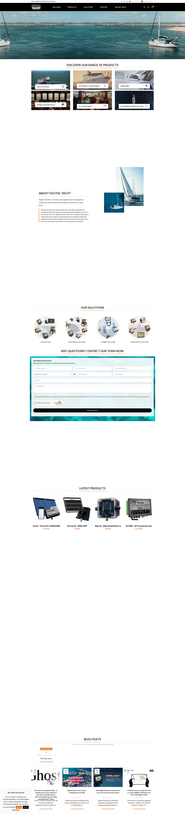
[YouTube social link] (129, 1)
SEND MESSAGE (92, 410)
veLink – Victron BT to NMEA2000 (46, 526)
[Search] (144, 7)
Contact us (136, 1)
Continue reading (46, 762)
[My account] (148, 7)
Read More (16, 810)
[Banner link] (50, 80)
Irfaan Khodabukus (47, 755)
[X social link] (124, 1)
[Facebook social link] (122, 1)
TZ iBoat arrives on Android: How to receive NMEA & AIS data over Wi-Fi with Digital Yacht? (139, 792)
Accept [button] (19, 807)
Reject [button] (25, 807)
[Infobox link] (45, 329)
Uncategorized (46, 749)
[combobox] (52, 374)
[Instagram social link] (127, 1)
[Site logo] (36, 7)
